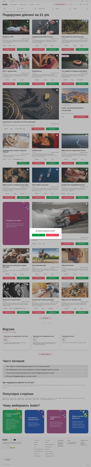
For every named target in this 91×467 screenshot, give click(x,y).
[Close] (60, 229)
